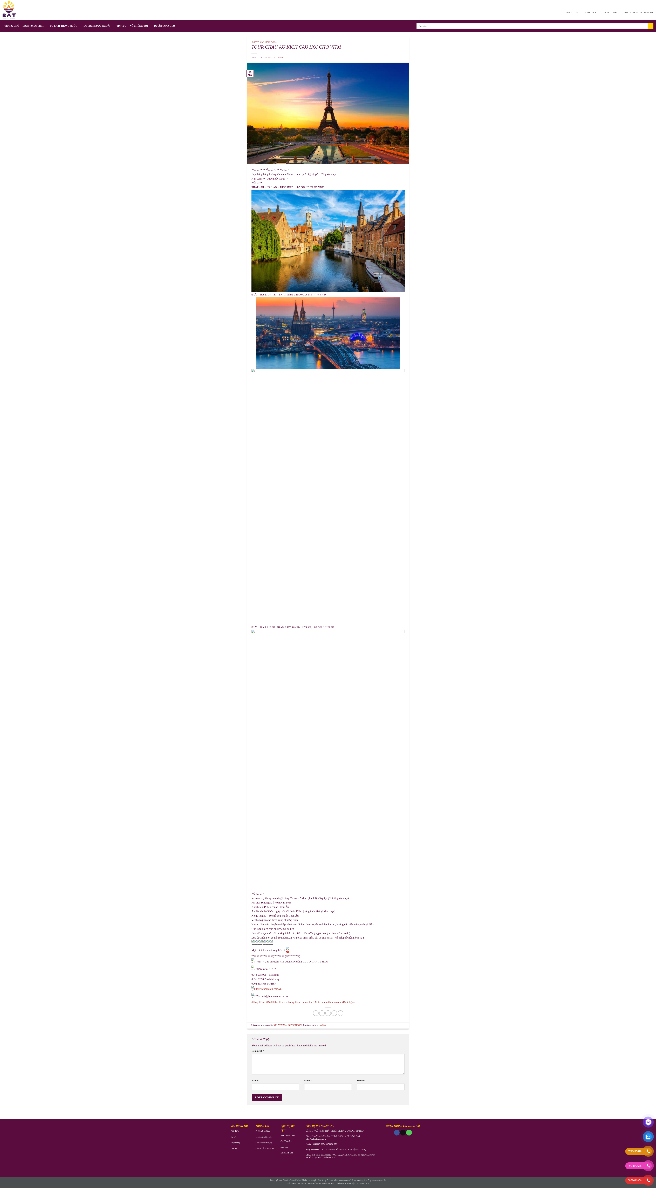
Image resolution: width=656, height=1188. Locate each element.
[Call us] (409, 1133)
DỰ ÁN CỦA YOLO (164, 25)
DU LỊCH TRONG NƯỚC (63, 25)
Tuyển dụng (235, 1142)
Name (255, 1080)
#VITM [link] (313, 1002)
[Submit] (650, 26)
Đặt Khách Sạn (287, 1153)
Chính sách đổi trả (263, 1131)
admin (280, 57)
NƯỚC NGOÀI (271, 42)
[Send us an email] (403, 1133)
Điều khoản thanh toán (265, 1148)
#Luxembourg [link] (286, 1002)
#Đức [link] (262, 1002)
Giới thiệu (235, 1131)
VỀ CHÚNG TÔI (139, 25)
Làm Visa (284, 1147)
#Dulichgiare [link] (349, 1002)
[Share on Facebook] (316, 1013)
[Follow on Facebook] (397, 1133)
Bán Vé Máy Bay (288, 1135)
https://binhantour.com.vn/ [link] (268, 989)
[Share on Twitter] (322, 1013)
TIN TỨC (121, 25)
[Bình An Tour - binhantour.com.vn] (9, 10)
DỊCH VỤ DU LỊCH (33, 25)
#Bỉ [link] (268, 1002)
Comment (258, 1051)
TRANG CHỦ (11, 25)
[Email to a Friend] (328, 1013)
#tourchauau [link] (301, 1002)
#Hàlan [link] (274, 1002)
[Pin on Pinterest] (334, 1013)
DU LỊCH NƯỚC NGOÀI (97, 25)
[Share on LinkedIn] (340, 1013)
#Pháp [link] (254, 1002)
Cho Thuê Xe (286, 1141)
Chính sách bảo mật (263, 1137)
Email (308, 1080)
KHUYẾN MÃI (257, 42)
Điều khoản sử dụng (264, 1142)
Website (361, 1080)
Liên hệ (234, 1148)
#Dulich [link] (322, 1002)
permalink (321, 1025)
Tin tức (233, 1137)
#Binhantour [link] (334, 1002)
